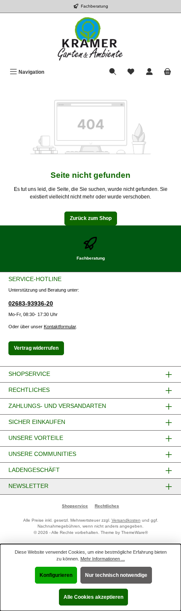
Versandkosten (126, 520)
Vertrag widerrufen (36, 348)
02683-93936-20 (30, 303)
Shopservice (75, 506)
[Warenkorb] (167, 72)
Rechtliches (107, 506)
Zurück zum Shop (91, 218)
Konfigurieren (56, 575)
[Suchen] (113, 72)
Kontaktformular (60, 326)
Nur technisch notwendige (116, 575)
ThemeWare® (134, 532)
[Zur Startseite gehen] (90, 39)
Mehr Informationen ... (102, 558)
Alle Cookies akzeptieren (93, 597)
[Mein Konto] (149, 72)
